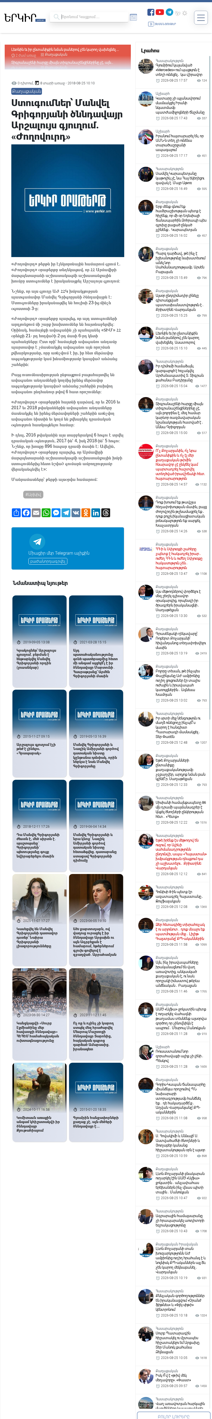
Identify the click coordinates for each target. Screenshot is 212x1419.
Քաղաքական (56, 54)
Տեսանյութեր (165, 24)
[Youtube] (160, 12)
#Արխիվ (33, 494)
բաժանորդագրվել (47, 561)
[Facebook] (150, 12)
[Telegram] (169, 12)
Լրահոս (150, 50)
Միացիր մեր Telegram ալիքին (58, 553)
